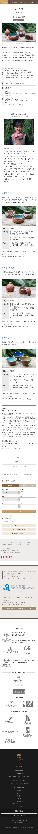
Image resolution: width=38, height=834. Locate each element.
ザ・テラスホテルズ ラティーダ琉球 (18, 783)
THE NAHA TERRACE (18, 642)
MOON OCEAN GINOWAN (20, 663)
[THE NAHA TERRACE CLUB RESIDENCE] (18, 679)
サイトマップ (27, 544)
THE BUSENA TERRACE (18, 632)
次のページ (19, 457)
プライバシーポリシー (19, 804)
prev (2, 43)
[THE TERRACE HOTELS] (6, 637)
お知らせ (19, 474)
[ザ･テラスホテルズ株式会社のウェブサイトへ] (19, 757)
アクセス (19, 542)
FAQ (31, 2)
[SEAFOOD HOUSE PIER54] (10, 732)
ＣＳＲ (19, 793)
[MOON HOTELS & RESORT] (6, 662)
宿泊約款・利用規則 (7, 544)
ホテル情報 (5, 542)
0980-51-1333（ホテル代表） (15, 104)
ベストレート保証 (7, 516)
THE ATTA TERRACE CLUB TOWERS (22, 638)
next (35, 43)
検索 (20, 511)
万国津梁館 (18, 773)
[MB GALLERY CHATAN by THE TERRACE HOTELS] (27, 650)
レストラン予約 (20, 815)
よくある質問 (27, 542)
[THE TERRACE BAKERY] (10, 741)
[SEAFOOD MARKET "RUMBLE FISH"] (10, 720)
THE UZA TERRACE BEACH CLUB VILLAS (23, 640)
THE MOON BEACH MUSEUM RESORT (23, 660)
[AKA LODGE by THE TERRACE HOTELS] (10, 651)
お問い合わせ (17, 544)
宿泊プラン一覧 (20, 525)
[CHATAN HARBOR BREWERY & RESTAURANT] (27, 720)
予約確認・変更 (7, 518)
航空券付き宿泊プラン (19, 529)
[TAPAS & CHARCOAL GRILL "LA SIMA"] (27, 732)
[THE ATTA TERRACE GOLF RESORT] (11, 704)
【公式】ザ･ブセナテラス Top (8, 474)
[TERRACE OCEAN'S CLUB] (27, 704)
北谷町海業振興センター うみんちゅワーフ (18, 776)
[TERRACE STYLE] (18, 691)
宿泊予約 (4, 2)
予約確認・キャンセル (8, 521)
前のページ (19, 462)
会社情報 (19, 790)
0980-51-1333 (7, 552)
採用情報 (19, 801)
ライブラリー (19, 796)
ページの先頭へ (35, 832)
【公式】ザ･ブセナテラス (19, 2)
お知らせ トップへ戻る (19, 466)
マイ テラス (19, 767)
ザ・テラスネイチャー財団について (19, 608)
